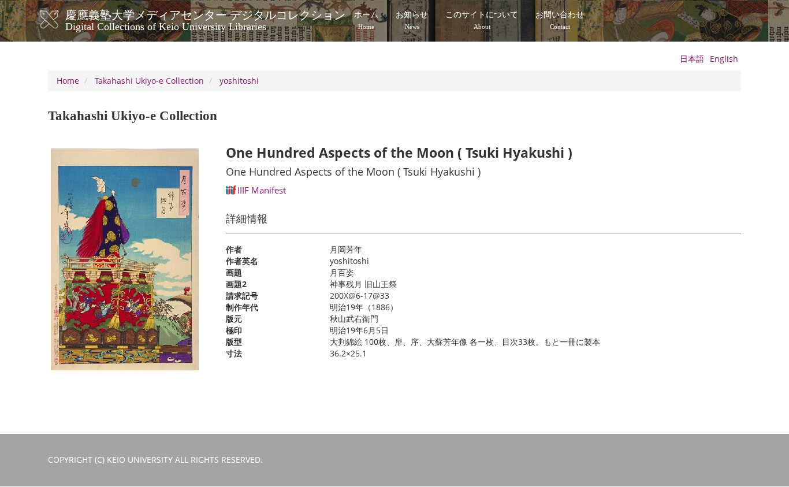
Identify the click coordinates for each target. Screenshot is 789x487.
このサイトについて (481, 20)
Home (68, 80)
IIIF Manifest (261, 190)
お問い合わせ (559, 20)
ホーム (366, 20)
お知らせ (412, 20)
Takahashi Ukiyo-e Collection (149, 80)
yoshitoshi (239, 80)
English (724, 58)
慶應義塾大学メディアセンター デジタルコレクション (205, 19)
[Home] (61, 19)
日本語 (692, 58)
